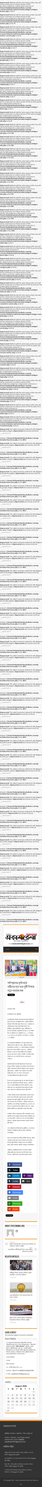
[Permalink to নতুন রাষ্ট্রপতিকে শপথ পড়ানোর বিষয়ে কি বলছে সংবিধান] (21, 1287)
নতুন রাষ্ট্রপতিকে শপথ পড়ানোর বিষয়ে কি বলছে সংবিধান (17, 1458)
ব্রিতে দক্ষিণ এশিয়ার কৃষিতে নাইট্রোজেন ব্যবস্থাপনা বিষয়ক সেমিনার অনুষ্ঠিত (21, 1319)
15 (34, 1398)
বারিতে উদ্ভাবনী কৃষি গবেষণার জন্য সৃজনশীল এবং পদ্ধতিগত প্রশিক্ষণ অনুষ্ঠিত (23, 1244)
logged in (16, 1335)
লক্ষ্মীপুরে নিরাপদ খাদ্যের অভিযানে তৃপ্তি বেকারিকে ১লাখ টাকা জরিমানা (21, 1274)
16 (8, 1402)
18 (17, 1402)
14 (29, 1398)
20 (25, 1402)
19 (21, 1402)
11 (17, 1398)
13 (25, 1398)
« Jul (7, 1411)
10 (13, 1398)
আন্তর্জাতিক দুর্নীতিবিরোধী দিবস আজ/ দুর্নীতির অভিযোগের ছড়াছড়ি (20, 1249)
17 (13, 1402)
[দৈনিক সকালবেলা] (21, 942)
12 (21, 1398)
